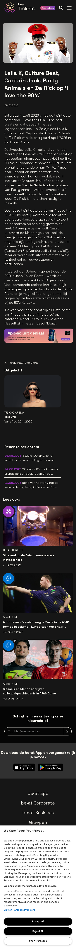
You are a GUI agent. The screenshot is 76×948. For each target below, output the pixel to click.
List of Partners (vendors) (20, 909)
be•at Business (38, 812)
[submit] (67, 731)
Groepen (38, 822)
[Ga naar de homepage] (19, 7)
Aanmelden (48, 7)
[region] (38, 886)
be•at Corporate (38, 803)
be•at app (38, 793)
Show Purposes (38, 940)
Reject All (37, 931)
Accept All (38, 921)
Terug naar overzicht (23, 363)
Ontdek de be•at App (49, 334)
